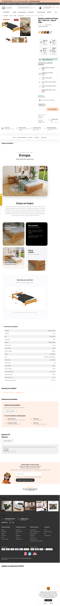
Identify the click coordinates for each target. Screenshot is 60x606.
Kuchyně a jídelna (19, 531)
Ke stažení (30, 137)
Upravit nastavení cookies (26, 558)
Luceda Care (32, 535)
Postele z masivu (51, 330)
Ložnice (17, 533)
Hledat (34, 7)
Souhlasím (49, 600)
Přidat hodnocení (10, 411)
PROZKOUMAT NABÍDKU (35, 1)
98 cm (54, 348)
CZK (55, 3)
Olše (54, 339)
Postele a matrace (5, 539)
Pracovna (17, 537)
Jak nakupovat (8, 3)
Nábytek (3, 529)
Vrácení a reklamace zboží (34, 531)
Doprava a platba (33, 529)
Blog (45, 533)
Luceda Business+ (34, 3)
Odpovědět (6, 450)
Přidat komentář (7, 440)
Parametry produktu (21, 137)
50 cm (54, 345)
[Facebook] (10, 522)
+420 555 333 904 (54, 120)
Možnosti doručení (41, 96)
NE (54, 362)
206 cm (53, 351)
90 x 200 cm (52, 359)
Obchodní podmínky (33, 539)
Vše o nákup (32, 537)
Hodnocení (14, 3)
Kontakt (45, 529)
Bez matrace (52, 354)
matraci (29, 231)
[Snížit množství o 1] (40, 109)
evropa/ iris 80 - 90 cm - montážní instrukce (14, 392)
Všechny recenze (31, 490)
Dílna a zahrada (18, 539)
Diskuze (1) (43, 137)
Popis (14, 137)
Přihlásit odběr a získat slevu (25, 480)
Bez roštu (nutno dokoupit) (49, 357)
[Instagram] (13, 522)
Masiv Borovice (52, 342)
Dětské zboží (4, 531)
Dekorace (3, 533)
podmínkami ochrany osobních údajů (34, 476)
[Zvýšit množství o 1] (44, 109)
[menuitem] (7, 12)
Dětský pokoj (18, 535)
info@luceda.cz (24, 518)
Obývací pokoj (18, 529)
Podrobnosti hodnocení (43, 26)
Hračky (3, 537)
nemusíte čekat (52, 128)
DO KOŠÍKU (54, 109)
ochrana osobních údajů (50, 597)
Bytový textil (4, 535)
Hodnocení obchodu (48, 531)
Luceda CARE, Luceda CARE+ (23, 3)
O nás (3, 3)
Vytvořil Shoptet (4, 559)
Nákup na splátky (33, 533)
